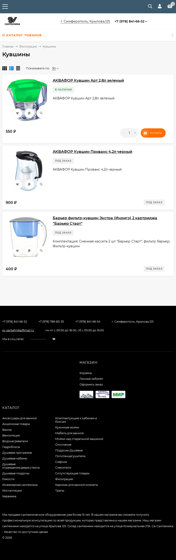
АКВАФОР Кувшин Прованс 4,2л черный (92, 151)
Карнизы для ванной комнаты (76, 485)
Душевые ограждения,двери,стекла (21, 465)
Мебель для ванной (69, 433)
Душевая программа (17, 452)
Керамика (9, 496)
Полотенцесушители (70, 456)
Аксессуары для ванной (19, 418)
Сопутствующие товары (72, 473)
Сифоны (61, 462)
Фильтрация (28, 46)
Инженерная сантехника (20, 485)
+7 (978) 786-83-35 (51, 321)
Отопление (63, 444)
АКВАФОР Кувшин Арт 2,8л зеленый (88, 80)
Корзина (86, 373)
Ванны (7, 429)
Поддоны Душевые (69, 450)
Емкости (8, 479)
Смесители (63, 467)
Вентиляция (11, 435)
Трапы (59, 490)
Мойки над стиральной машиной (79, 439)
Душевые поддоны (15, 473)
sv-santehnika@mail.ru (18, 330)
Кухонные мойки (67, 427)
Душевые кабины (14, 458)
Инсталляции (12, 490)
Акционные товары (16, 424)
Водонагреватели (15, 441)
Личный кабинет (91, 378)
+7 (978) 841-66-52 (129, 21)
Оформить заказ (91, 384)
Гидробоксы (11, 447)
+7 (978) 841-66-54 (87, 321)
